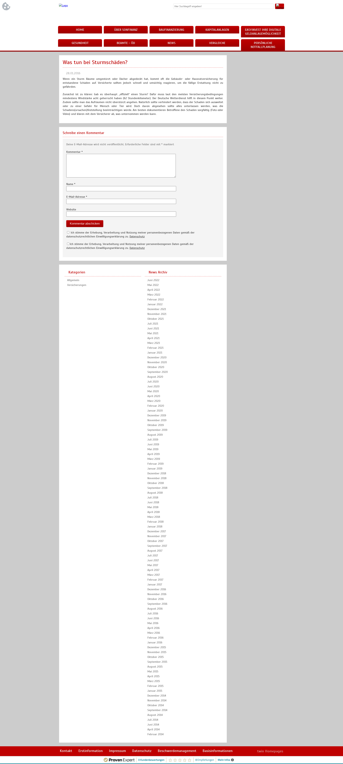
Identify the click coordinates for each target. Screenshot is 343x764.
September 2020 (157, 372)
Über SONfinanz (126, 30)
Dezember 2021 (156, 309)
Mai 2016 (152, 623)
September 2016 (157, 604)
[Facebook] (281, 18)
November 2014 (156, 700)
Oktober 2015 (155, 657)
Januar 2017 (154, 584)
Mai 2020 (153, 391)
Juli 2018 (152, 497)
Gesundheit (80, 43)
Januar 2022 (155, 304)
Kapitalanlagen (217, 30)
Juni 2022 (153, 280)
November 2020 (157, 362)
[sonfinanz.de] (63, 5)
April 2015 (153, 676)
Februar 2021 (155, 348)
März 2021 (153, 343)
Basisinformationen (218, 751)
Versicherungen (76, 285)
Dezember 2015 (156, 647)
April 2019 (153, 454)
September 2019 (157, 430)
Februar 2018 (155, 522)
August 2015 (155, 666)
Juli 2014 (152, 720)
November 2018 (156, 478)
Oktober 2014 (155, 705)
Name (70, 184)
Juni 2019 (153, 444)
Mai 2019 (152, 449)
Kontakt (66, 751)
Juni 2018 (153, 502)
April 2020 (153, 396)
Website (71, 209)
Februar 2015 (155, 686)
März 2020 (153, 401)
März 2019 (153, 459)
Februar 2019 (155, 464)
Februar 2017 (155, 579)
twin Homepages (270, 751)
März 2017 (153, 575)
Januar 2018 (154, 526)
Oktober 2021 (155, 319)
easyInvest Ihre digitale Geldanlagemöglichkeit (263, 32)
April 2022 (153, 290)
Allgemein (73, 280)
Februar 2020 (155, 406)
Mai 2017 (152, 565)
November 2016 (156, 594)
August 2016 (155, 608)
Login (246, 751)
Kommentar (74, 152)
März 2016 (153, 633)
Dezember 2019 (156, 415)
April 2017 (153, 570)
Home (80, 30)
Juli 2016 (152, 613)
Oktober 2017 (155, 541)
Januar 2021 (154, 352)
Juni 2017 (153, 560)
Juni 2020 (153, 386)
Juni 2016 (153, 618)
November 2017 (156, 536)
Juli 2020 (153, 381)
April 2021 (153, 338)
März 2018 (153, 517)
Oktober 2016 (155, 599)
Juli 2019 (152, 439)
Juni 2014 (153, 724)
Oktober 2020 (155, 367)
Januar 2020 (155, 410)
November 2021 (156, 314)
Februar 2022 (155, 299)
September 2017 (157, 546)
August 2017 (154, 551)
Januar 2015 (154, 691)
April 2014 (153, 729)
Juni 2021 (153, 328)
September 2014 (157, 710)
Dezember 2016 (156, 589)
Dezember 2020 (156, 357)
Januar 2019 (154, 468)
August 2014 (155, 715)
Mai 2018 (152, 507)
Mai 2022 (153, 285)
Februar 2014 (155, 734)
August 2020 (155, 377)
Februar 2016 (155, 637)
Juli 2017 (152, 555)
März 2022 (153, 294)
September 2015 (157, 662)
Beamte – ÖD (126, 43)
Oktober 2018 (155, 483)
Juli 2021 (152, 323)
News (171, 43)
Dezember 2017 (156, 531)
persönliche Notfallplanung (263, 45)
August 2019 (155, 435)
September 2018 (157, 488)
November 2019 (156, 420)
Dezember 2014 (156, 695)
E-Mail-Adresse (76, 197)
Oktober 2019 (155, 425)
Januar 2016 (154, 642)
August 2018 (155, 493)
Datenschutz (137, 236)
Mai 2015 (152, 671)
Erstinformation (90, 751)
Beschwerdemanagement (177, 751)
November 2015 (156, 652)
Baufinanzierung (171, 30)
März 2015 (153, 681)
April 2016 (153, 628)
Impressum (117, 751)
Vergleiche (217, 43)
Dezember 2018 (156, 473)
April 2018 (153, 512)
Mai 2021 (152, 333)
